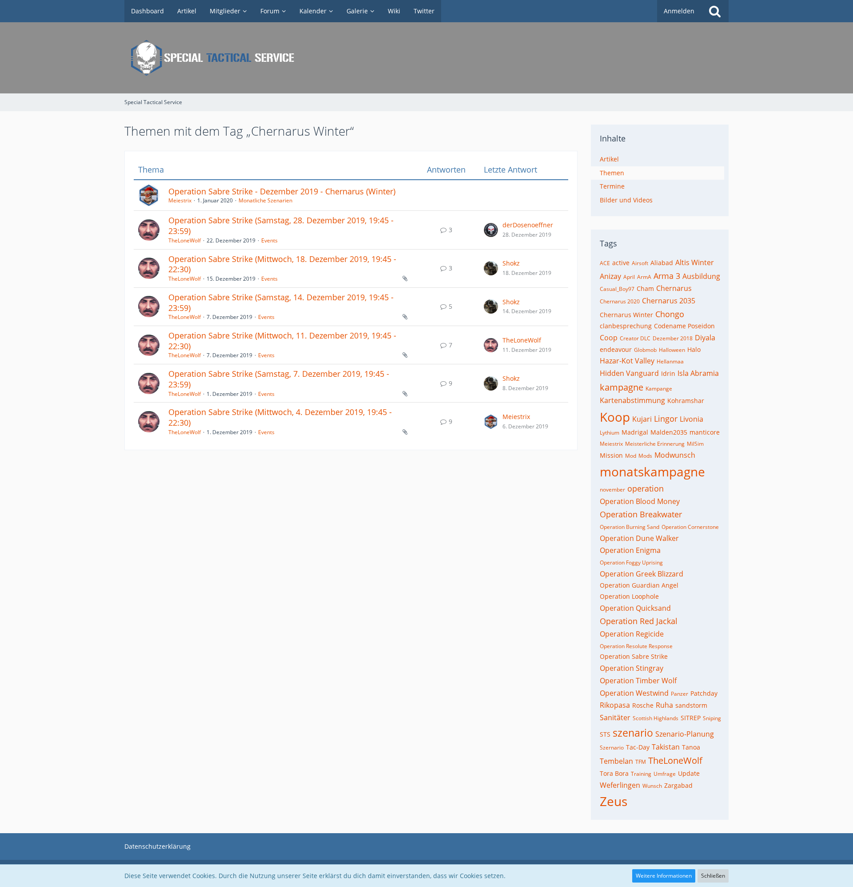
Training (641, 774)
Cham (645, 288)
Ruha (664, 705)
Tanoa (691, 747)
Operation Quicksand (635, 608)
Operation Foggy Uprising (631, 562)
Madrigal (635, 432)
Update (689, 773)
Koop (615, 416)
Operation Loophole (629, 596)
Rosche (643, 705)
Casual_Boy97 (617, 289)
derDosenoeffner (527, 225)
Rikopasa (615, 705)
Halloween (672, 350)
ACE (605, 263)
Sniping (712, 718)
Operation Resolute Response (636, 646)
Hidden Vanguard (629, 373)
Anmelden (679, 11)
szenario (633, 733)
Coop (609, 338)
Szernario (612, 747)
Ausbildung (701, 276)
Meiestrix (179, 200)
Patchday (703, 693)
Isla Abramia (698, 373)
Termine (612, 186)
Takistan (666, 747)
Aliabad (661, 262)
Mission (611, 455)
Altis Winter (694, 262)
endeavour (616, 349)
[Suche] (715, 11)
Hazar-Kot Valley (627, 361)
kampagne (621, 387)
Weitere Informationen (664, 875)
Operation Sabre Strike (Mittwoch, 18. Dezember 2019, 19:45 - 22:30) (282, 264)
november (612, 489)
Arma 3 (667, 275)
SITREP (691, 718)
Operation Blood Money (640, 501)
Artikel (609, 159)
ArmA (644, 277)
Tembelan (616, 761)
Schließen (713, 875)
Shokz (511, 263)
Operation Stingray (631, 668)
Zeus (613, 801)
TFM (640, 762)
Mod (630, 456)
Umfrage (665, 774)
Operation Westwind (634, 693)
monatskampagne (652, 471)
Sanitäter (615, 717)
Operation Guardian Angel (639, 585)
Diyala (705, 338)
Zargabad (678, 785)
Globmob (645, 350)
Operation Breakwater (641, 514)
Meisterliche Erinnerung (655, 444)
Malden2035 (668, 432)
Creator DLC (635, 338)
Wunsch (652, 786)
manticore (705, 432)
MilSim (695, 444)
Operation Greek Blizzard (641, 574)
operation (645, 488)
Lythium (609, 432)
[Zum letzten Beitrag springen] (491, 230)
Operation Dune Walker (639, 538)
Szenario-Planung (684, 734)
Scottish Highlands (655, 718)
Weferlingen (620, 785)
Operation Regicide (632, 634)
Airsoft (640, 263)
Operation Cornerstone (690, 527)
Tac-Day (638, 747)
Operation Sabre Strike (634, 656)
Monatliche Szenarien (265, 200)
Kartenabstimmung (632, 400)
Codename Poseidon (684, 326)
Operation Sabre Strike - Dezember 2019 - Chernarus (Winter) (281, 191)
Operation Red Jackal (639, 621)
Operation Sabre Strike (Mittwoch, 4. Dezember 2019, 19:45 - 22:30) (280, 417)
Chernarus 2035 (668, 301)
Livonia (691, 419)
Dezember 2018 (673, 338)
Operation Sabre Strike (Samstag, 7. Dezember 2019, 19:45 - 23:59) (278, 379)
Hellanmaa (670, 361)
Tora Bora (614, 773)
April (629, 277)
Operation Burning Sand (629, 527)
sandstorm (691, 705)
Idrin (668, 373)
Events (269, 240)
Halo (694, 349)
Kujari (642, 419)
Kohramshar (685, 400)
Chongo (669, 314)
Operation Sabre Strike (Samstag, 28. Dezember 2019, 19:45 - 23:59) (281, 225)
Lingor (666, 418)
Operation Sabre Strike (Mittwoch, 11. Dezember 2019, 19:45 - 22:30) (282, 340)
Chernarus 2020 (620, 301)
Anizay (610, 276)
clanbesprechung (626, 326)
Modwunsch (674, 455)
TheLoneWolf (184, 240)
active (621, 262)
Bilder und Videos (626, 200)
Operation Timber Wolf (638, 680)
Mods (645, 456)
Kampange (659, 388)
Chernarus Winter (626, 314)
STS (605, 734)
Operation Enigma (630, 550)
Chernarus (674, 288)
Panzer (679, 694)
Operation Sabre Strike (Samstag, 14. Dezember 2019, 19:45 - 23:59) (281, 302)
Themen (612, 173)
